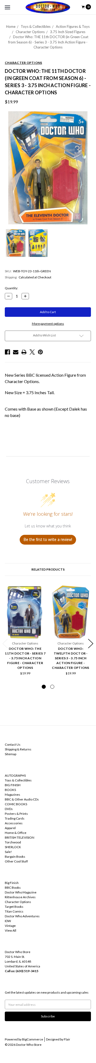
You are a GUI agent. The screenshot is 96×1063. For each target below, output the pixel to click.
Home (10, 26)
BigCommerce (32, 1039)
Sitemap (10, 754)
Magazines (12, 795)
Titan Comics (14, 911)
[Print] (24, 352)
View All (10, 930)
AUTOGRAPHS (15, 775)
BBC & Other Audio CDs (22, 799)
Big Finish (12, 883)
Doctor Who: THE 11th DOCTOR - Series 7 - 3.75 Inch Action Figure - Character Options (25, 658)
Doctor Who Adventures (22, 916)
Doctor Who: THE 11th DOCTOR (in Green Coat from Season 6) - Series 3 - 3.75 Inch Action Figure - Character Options (48, 42)
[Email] (15, 352)
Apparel (10, 828)
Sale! (8, 852)
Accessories (14, 823)
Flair (67, 1039)
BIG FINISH (12, 785)
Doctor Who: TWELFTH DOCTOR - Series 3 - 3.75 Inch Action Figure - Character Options (70, 658)
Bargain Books (15, 857)
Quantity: (11, 288)
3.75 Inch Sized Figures (67, 32)
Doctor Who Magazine (20, 892)
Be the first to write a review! (48, 539)
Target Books (14, 907)
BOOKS (10, 790)
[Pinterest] (40, 352)
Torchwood (13, 842)
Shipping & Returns (18, 749)
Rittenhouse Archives (20, 897)
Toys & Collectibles (36, 26)
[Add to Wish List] (40, 591)
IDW (8, 921)
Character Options (30, 32)
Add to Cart (25, 631)
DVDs (9, 809)
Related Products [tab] (48, 569)
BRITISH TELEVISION (19, 837)
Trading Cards (14, 818)
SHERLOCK (13, 847)
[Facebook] (7, 352)
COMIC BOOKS (16, 804)
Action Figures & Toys (73, 26)
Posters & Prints (16, 814)
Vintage (10, 926)
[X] (32, 352)
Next (90, 643)
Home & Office (15, 833)
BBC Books (13, 887)
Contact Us (12, 744)
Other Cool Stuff (16, 861)
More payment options (48, 324)
